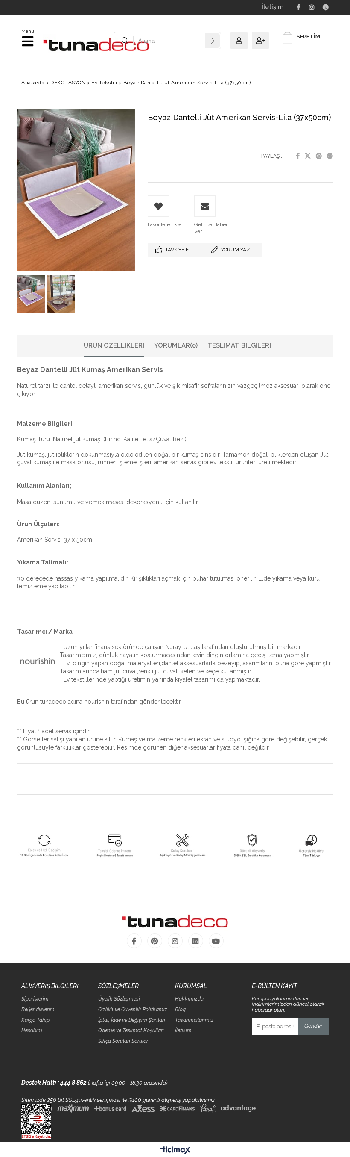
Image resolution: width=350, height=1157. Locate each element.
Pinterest (319, 156)
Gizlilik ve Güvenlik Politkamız (132, 1009)
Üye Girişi (241, 40)
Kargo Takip (35, 1020)
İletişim (272, 7)
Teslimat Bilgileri (239, 345)
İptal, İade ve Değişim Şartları (131, 1020)
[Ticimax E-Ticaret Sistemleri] (175, 1150)
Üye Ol (262, 40)
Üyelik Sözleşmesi (119, 999)
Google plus (330, 156)
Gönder (313, 1026)
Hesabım (31, 1030)
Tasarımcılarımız (194, 1020)
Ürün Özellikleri (114, 345)
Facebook (298, 156)
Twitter (308, 156)
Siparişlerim (35, 999)
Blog (180, 1009)
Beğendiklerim (38, 1009)
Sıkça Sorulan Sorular (123, 1041)
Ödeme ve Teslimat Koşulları (131, 1030)
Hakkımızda (189, 999)
